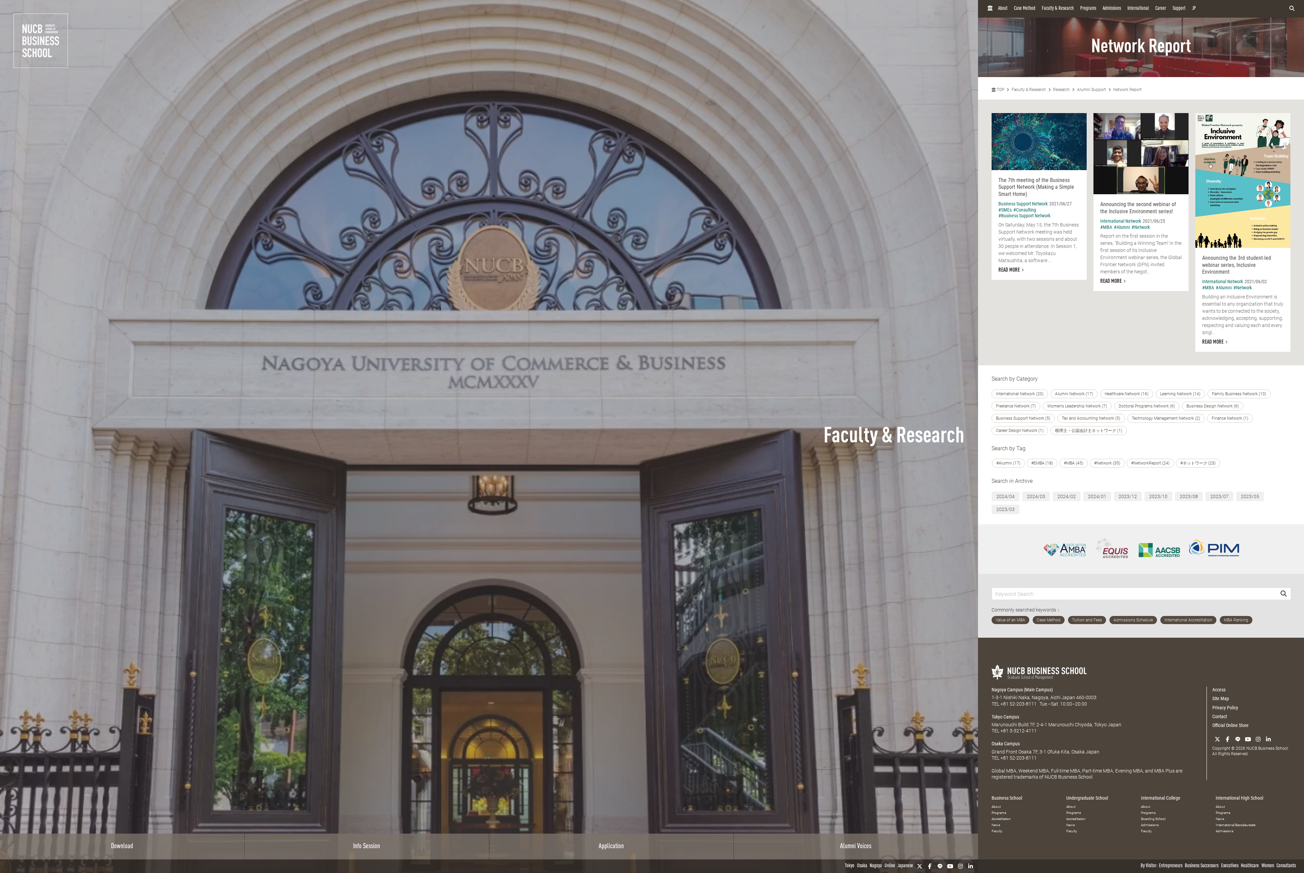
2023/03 (1005, 509)
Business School (1007, 798)
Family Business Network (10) (1239, 394)
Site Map (1220, 698)
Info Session (366, 846)
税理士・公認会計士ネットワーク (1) (1088, 430)
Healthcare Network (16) (1126, 394)
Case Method (1024, 8)
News (996, 825)
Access (1219, 689)
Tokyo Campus (1005, 717)
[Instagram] (960, 866)
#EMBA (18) (1042, 463)
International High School (1239, 798)
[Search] (1283, 594)
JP (1194, 8)
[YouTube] (950, 866)
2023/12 (1128, 496)
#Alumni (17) (1008, 463)
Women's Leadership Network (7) (1077, 406)
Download (122, 846)
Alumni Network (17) (1074, 394)
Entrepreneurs (1170, 866)
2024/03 (1036, 496)
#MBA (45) (1073, 463)
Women (1268, 866)
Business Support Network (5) (1023, 418)
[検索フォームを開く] (1292, 8)
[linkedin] (970, 866)
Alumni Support (1091, 89)
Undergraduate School (1087, 798)
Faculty (997, 831)
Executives (1229, 866)
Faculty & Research (1058, 8)
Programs (1088, 8)
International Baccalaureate (1235, 825)
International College (1160, 798)
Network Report (1127, 89)
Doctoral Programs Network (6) (1147, 406)
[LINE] (940, 866)
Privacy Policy (1225, 707)
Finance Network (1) (1230, 418)
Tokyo (849, 866)
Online (890, 866)
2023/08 (1189, 496)
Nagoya (876, 866)
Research (1061, 89)
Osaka (862, 866)
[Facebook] (930, 866)
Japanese (905, 866)
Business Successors (1201, 866)
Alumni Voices (855, 846)
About (1003, 8)
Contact (1219, 716)
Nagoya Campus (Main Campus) (1022, 689)
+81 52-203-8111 (1018, 704)
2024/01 (1097, 496)
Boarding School (1153, 819)
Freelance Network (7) (1016, 406)
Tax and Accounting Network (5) (1091, 418)
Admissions (1112, 8)
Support (1179, 8)
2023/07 (1219, 496)
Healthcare (1250, 866)
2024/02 (1066, 496)
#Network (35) (1107, 463)
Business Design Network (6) (1213, 406)
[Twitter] (919, 866)
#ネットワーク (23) (1198, 463)
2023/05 (1250, 496)
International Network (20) (1020, 394)
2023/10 (1158, 496)
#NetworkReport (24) (1150, 463)
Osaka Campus (1006, 743)
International (1138, 8)
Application (611, 846)
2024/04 (1005, 496)
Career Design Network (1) (1020, 430)
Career (1160, 8)
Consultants (1286, 866)
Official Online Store (1230, 725)
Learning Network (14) (1180, 394)
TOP (1000, 89)
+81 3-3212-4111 (1018, 730)
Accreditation (1001, 819)
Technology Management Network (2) (1166, 418)
